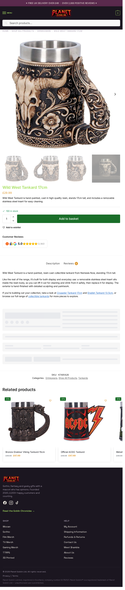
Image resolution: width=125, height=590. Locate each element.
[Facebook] (5, 503)
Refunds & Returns (74, 537)
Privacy (6, 576)
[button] (117, 13)
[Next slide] (115, 94)
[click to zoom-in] (61, 94)
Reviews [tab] (70, 263)
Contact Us (70, 542)
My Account (70, 526)
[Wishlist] (50, 400)
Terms (15, 576)
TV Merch (8, 542)
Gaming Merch (10, 547)
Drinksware (44, 31)
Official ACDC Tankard (72, 452)
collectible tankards (38, 296)
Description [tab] (53, 263)
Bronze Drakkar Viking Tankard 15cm (25, 452)
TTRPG (6, 552)
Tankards (83, 378)
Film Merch (8, 537)
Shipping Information (75, 531)
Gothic (6, 531)
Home (5, 31)
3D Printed (8, 557)
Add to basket (68, 218)
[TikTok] (17, 503)
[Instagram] (11, 503)
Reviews (68, 557)
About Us (69, 552)
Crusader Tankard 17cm (69, 292)
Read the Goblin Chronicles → (19, 510)
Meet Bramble (71, 547)
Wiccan (6, 526)
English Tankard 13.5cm (100, 292)
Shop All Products (23, 31)
